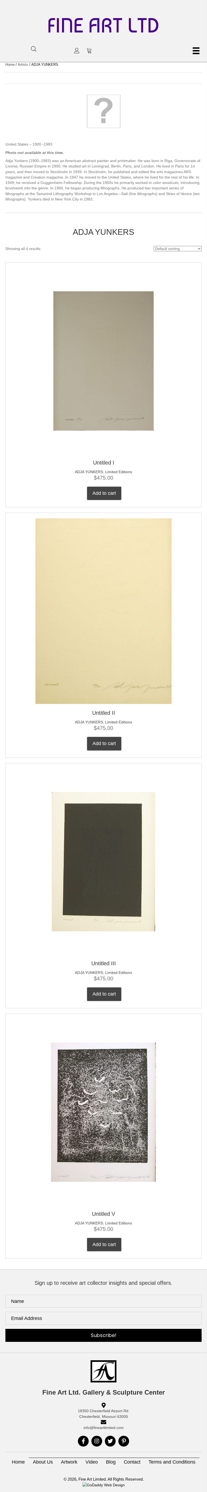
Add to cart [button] (104, 493)
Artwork (69, 1462)
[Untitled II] (103, 611)
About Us (43, 1462)
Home (10, 64)
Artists (23, 64)
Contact (132, 1462)
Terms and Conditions (172, 1462)
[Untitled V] (103, 1111)
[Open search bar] (33, 48)
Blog (111, 1462)
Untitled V (103, 1214)
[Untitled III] (103, 861)
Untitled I (103, 463)
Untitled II (103, 713)
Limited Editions (118, 472)
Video (91, 1462)
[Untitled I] (103, 360)
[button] (77, 51)
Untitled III (103, 963)
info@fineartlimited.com (104, 1427)
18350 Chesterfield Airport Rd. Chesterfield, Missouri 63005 (103, 1413)
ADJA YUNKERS (89, 472)
